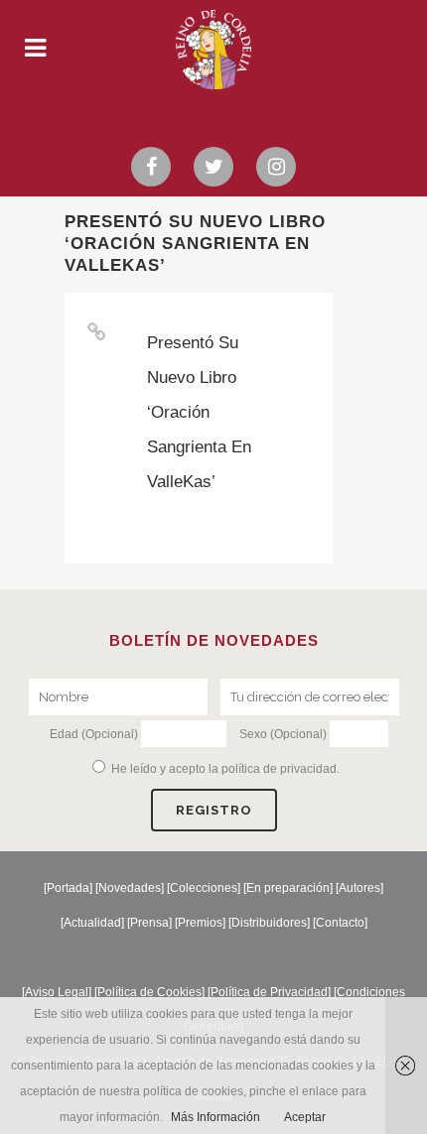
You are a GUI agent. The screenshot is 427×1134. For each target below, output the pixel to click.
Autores (359, 888)
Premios (200, 923)
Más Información (215, 1117)
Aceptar (305, 1117)
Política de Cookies (149, 992)
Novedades (129, 888)
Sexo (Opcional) (283, 734)
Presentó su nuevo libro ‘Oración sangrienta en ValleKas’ (199, 412)
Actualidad (92, 923)
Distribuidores (269, 923)
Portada (68, 888)
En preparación (288, 888)
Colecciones (203, 888)
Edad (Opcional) (94, 734)
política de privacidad (279, 769)
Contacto (340, 923)
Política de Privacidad (269, 992)
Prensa (149, 923)
